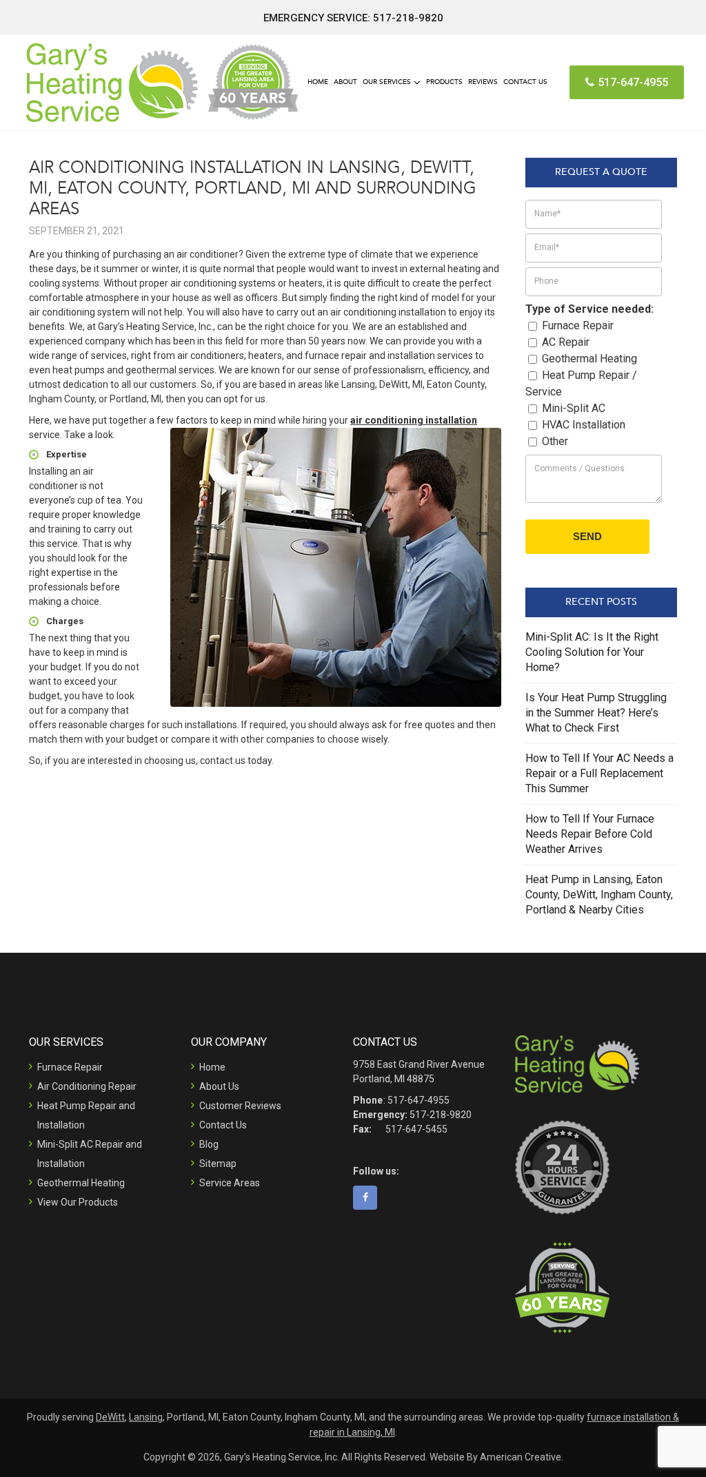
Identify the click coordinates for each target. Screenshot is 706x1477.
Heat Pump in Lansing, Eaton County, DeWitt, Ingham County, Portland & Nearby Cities (599, 894)
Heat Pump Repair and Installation (86, 1115)
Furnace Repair (70, 1067)
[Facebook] (370, 1198)
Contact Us (223, 1124)
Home (212, 1067)
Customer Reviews (240, 1105)
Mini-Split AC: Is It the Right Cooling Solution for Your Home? (591, 652)
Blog (209, 1144)
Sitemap (217, 1163)
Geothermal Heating (81, 1182)
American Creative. (521, 1457)
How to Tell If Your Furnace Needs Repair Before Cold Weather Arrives (589, 834)
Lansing (146, 1417)
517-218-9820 (408, 18)
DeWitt (110, 1417)
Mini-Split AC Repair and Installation (89, 1154)
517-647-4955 (633, 82)
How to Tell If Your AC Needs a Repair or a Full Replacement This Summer (599, 773)
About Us (219, 1086)
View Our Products (77, 1202)
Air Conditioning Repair (87, 1086)
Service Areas (229, 1182)
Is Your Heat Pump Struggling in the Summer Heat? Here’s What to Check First (596, 712)
